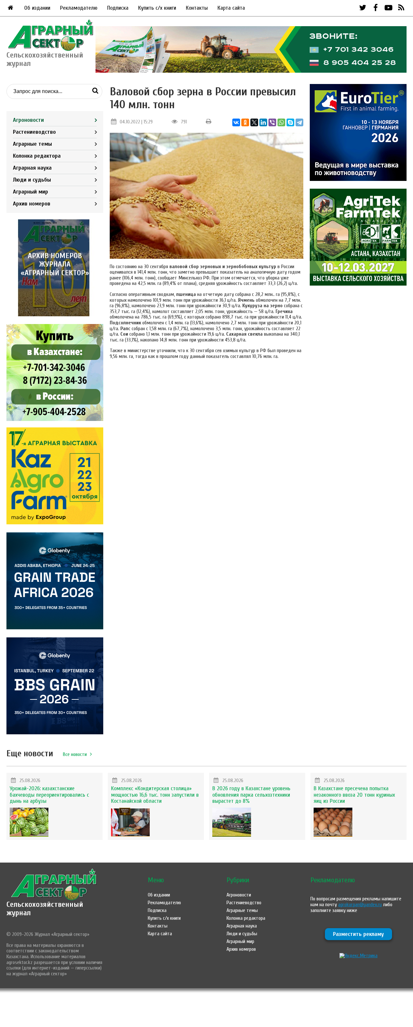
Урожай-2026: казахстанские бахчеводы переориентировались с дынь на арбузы (49, 795)
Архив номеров (31, 203)
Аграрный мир (30, 191)
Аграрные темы (32, 144)
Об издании (37, 8)
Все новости (75, 754)
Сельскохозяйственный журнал (44, 908)
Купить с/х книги (157, 8)
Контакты (197, 8)
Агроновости (28, 120)
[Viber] (272, 122)
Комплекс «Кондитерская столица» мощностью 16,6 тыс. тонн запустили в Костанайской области (155, 795)
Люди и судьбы (32, 179)
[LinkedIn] (263, 122)
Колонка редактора (37, 155)
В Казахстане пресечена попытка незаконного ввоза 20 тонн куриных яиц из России (354, 795)
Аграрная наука (32, 167)
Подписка (117, 8)
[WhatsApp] (281, 122)
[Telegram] (299, 122)
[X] (254, 122)
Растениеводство (34, 132)
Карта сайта (231, 8)
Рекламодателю (78, 8)
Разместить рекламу (358, 934)
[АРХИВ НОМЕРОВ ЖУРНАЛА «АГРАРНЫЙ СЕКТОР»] (54, 315)
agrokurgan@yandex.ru (360, 904)
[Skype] (290, 122)
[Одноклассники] (245, 122)
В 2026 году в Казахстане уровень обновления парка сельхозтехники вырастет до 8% (251, 795)
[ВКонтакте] (236, 122)
